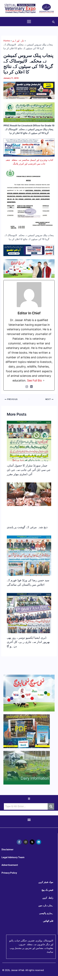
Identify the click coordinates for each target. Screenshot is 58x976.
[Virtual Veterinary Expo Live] (28, 250)
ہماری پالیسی (46, 913)
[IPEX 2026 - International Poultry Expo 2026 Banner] (28, 90)
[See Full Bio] (44, 380)
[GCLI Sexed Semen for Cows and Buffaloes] (28, 112)
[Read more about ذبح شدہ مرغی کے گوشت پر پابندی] (29, 494)
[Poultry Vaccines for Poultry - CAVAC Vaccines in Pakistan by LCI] (28, 147)
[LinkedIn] (31, 387)
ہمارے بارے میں (45, 905)
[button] (53, 21)
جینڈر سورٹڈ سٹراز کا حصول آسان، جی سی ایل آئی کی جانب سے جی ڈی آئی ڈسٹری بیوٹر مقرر (28, 470)
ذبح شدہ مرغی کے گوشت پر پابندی (27, 527)
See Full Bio (34, 380)
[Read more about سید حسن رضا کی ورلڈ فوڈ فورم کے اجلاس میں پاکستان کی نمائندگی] (29, 562)
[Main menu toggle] (29, 21)
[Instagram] (27, 387)
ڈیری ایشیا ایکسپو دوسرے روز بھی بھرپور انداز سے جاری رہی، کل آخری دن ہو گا (28, 642)
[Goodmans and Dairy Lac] (28, 268)
